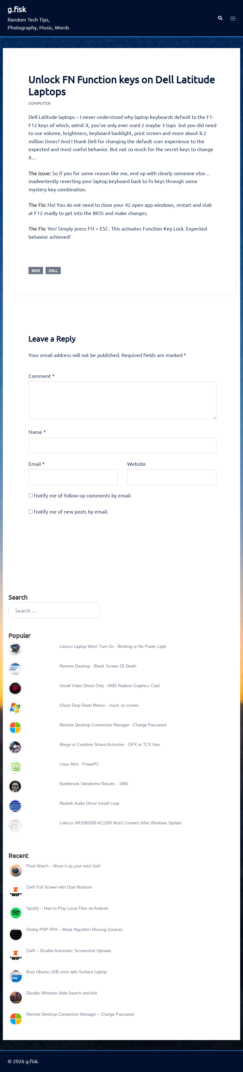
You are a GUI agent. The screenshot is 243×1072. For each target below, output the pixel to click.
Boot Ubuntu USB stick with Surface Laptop (66, 972)
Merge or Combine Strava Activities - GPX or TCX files (109, 744)
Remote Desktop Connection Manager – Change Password (80, 1014)
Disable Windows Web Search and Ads (61, 993)
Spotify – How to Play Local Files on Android (67, 908)
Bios (36, 270)
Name (37, 431)
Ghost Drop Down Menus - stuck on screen (99, 705)
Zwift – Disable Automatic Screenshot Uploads (68, 950)
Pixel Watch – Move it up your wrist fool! (63, 866)
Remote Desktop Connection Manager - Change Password (112, 725)
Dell (53, 270)
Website (136, 463)
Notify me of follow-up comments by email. (83, 495)
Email (36, 463)
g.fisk (17, 9)
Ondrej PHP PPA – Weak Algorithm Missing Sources (74, 929)
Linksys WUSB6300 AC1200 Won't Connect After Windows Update (120, 823)
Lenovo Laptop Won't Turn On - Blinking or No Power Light (112, 646)
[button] (219, 18)
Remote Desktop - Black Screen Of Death (97, 666)
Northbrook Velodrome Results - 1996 (93, 783)
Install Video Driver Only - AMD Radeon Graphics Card (109, 685)
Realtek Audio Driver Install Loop (89, 803)
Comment (41, 376)
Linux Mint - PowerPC (79, 764)
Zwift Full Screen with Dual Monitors (59, 887)
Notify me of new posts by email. (71, 511)
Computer (39, 103)
